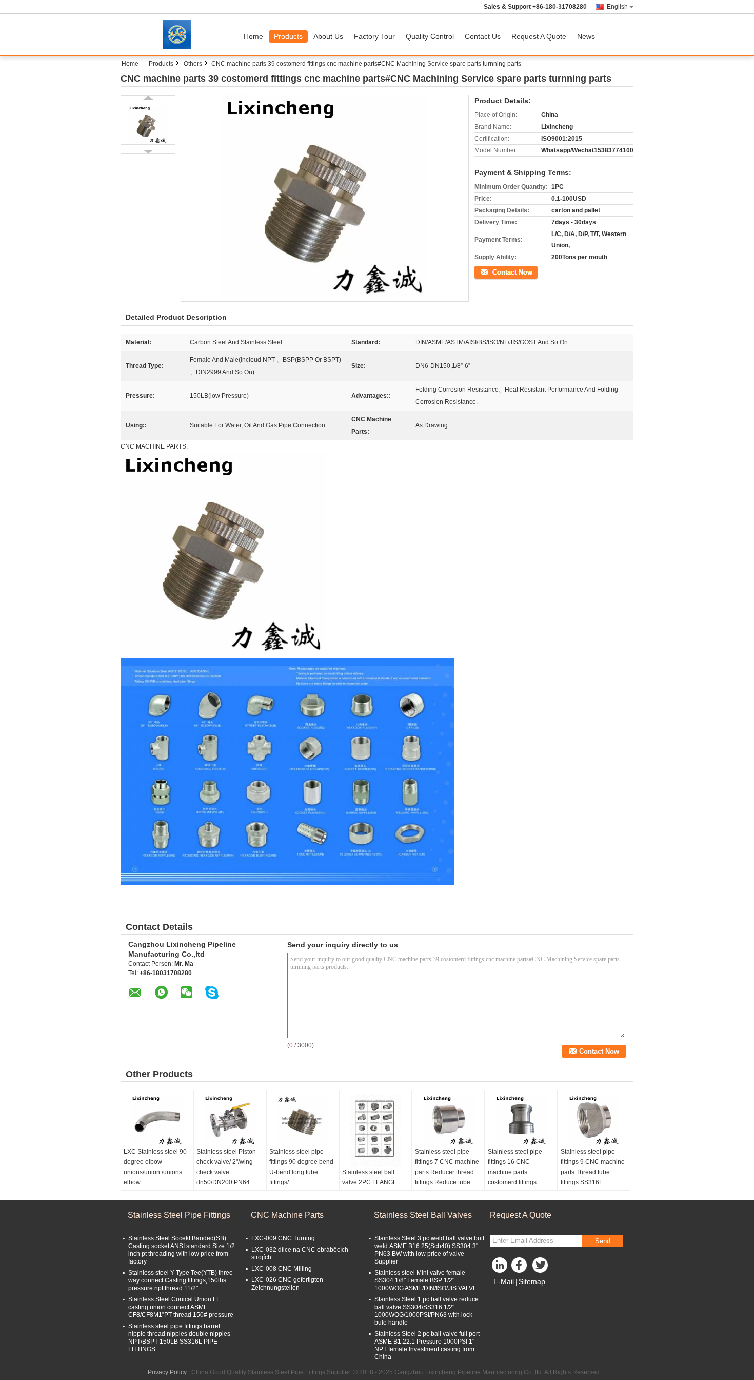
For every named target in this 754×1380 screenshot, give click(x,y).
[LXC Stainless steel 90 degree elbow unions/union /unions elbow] (157, 1120)
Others (193, 63)
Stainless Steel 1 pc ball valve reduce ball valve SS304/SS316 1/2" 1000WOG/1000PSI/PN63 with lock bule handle (426, 1311)
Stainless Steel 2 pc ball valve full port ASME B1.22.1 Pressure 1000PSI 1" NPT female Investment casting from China (427, 1345)
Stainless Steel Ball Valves (423, 1215)
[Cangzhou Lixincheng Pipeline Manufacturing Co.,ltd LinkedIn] (500, 1267)
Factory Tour (374, 36)
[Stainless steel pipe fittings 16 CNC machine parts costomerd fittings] (521, 1120)
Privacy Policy (167, 1372)
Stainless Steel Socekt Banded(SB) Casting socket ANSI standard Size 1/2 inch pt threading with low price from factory (181, 1250)
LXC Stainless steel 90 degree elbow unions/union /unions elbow (155, 1167)
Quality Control (430, 36)
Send (602, 1241)
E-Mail (503, 1281)
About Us (328, 36)
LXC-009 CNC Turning (283, 1238)
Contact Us (483, 36)
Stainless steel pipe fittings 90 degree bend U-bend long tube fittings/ (301, 1167)
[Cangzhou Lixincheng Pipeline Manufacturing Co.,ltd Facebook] (520, 1267)
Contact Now (492, 271)
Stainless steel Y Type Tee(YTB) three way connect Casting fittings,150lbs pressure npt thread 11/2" (180, 1280)
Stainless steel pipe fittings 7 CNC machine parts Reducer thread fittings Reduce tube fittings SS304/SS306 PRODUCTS (447, 1177)
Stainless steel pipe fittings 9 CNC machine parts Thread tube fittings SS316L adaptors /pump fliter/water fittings (593, 1177)
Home (253, 36)
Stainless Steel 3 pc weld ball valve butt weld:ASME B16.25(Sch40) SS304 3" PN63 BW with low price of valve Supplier (429, 1250)
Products (288, 36)
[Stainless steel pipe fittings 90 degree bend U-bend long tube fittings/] (303, 1120)
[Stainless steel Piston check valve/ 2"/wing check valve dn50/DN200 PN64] (230, 1120)
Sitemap (532, 1281)
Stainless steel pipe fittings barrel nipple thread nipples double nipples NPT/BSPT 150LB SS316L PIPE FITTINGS (179, 1338)
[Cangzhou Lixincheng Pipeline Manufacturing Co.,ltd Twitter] (541, 1267)
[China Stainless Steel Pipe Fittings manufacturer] (180, 34)
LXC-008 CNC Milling (281, 1268)
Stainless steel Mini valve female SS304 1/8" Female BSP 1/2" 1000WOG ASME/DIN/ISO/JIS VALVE (425, 1280)
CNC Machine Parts (287, 1215)
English (617, 6)
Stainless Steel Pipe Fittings (179, 1215)
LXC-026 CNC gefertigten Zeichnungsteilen (287, 1283)
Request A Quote (538, 36)
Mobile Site (511, 1294)
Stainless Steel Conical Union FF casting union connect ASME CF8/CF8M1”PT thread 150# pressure (180, 1307)
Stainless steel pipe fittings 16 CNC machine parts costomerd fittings (515, 1167)
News (586, 36)
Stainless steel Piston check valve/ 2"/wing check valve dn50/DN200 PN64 (226, 1167)
